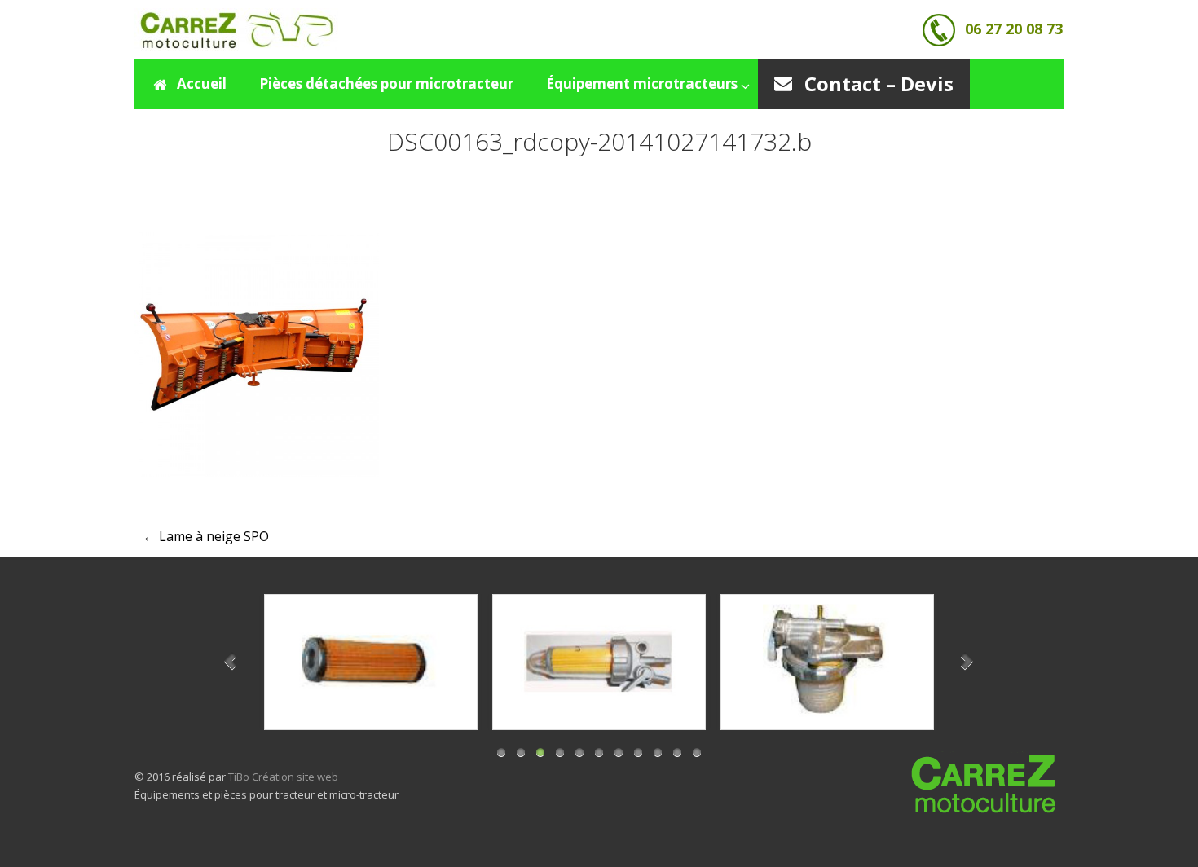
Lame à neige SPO (206, 536)
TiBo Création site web (283, 776)
